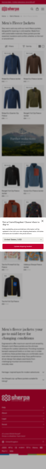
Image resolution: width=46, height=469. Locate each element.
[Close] (42, 221)
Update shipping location (23, 246)
